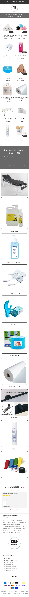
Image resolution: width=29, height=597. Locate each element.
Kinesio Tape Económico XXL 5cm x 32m (7, 78)
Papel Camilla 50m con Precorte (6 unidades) (21, 98)
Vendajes (13, 480)
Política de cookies (10, 570)
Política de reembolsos (11, 568)
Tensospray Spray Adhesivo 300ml (7, 139)
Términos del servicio (23, 593)
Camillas (13, 200)
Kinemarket (6, 591)
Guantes (13, 324)
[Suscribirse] (24, 165)
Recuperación (13, 417)
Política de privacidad (11, 566)
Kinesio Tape (13, 355)
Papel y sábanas (13, 386)
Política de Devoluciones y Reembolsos (10, 593)
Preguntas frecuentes (11, 560)
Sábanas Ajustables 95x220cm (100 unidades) (8, 119)
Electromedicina (13, 293)
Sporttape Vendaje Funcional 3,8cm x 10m (21, 119)
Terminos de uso (10, 562)
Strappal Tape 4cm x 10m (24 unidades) (21, 139)
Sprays (14, 449)
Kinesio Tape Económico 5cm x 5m (21, 36)
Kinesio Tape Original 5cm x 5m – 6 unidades (16, 502)
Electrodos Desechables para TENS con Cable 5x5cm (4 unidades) (8, 57)
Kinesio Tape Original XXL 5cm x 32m (21, 56)
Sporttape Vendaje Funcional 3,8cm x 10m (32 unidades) (8, 36)
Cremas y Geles (13, 231)
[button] (3, 8)
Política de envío (10, 564)
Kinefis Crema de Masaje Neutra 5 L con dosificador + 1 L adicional (7, 98)
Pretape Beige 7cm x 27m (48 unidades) (21, 78)
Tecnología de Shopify (13, 591)
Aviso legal (9, 558)
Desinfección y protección (13, 262)
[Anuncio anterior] (2, 2)
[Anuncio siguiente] (26, 2)
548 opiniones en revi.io (14, 490)
